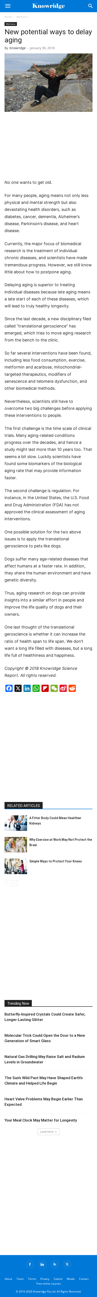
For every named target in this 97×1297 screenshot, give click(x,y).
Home (8, 17)
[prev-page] (7, 883)
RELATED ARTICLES (23, 806)
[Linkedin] (42, 1264)
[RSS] (54, 1264)
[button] (7, 6)
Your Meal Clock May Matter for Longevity (41, 1120)
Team (20, 1279)
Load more (47, 1131)
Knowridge (17, 48)
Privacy (44, 1279)
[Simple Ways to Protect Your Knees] (16, 866)
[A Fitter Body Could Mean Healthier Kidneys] (16, 823)
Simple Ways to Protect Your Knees (55, 861)
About (8, 1279)
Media (71, 1279)
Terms (32, 1279)
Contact (84, 1279)
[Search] (90, 6)
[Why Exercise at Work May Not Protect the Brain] (16, 844)
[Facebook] (30, 1264)
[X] (67, 1264)
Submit (58, 1279)
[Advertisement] (48, 146)
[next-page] (14, 883)
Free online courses (48, 1283)
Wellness (22, 17)
